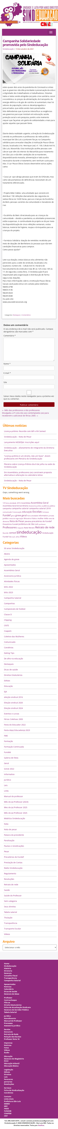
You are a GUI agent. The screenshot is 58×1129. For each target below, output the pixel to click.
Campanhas (9, 603)
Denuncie (8, 1032)
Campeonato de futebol (14, 609)
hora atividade (32, 516)
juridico (6, 518)
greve (13, 516)
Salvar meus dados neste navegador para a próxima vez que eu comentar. (29, 397)
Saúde (7, 890)
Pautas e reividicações (14, 846)
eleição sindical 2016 (13, 697)
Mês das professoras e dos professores (21, 410)
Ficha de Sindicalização (14, 1090)
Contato (7, 1096)
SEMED (7, 1104)
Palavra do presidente (14, 835)
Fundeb (7, 752)
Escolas (37, 511)
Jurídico (7, 780)
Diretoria (8, 971)
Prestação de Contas (13, 862)
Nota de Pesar (17, 521)
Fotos (6, 1048)
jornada (51, 516)
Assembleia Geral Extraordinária (15, 506)
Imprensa (8, 1043)
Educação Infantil (11, 1063)
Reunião (5, 533)
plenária (28, 521)
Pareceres (8, 1079)
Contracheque (10, 1000)
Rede (26, 527)
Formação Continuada (14, 746)
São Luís (12, 537)
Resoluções (9, 879)
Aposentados (10, 565)
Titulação (8, 917)
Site (5, 382)
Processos (8, 1023)
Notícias (7, 987)
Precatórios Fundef (10, 524)
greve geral (21, 515)
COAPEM (7, 1113)
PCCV (6, 1061)
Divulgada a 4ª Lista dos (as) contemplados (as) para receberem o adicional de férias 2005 (25, 414)
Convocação (17, 512)
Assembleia (25, 503)
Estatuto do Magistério (14, 1059)
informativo (43, 515)
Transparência (10, 923)
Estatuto (8, 973)
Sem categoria (10, 901)
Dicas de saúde (11, 669)
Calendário (9, 989)
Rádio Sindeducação (13, 868)
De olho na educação (13, 658)
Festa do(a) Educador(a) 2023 (17, 730)
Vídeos (23, 536)
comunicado (7, 512)
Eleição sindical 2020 (13, 702)
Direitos (7, 1074)
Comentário (10, 335)
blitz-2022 (8, 587)
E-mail (7, 373)
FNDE (6, 1108)
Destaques (16, 315)
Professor (8, 998)
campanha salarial (20, 508)
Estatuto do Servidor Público (16, 1010)
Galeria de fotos (11, 757)
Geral (6, 763)
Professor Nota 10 (11, 1039)
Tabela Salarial (10, 1012)
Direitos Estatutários (13, 675)
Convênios (8, 647)
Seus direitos (10, 906)
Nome (7, 363)
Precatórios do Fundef (14, 857)
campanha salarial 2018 (40, 508)
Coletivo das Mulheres (14, 636)
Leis (6, 785)
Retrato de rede (44, 527)
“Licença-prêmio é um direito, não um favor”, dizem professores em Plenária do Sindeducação (27, 457)
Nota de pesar (10, 829)
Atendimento (10, 1018)
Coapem (7, 631)
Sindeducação (8, 49)
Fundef (7, 515)
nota (46, 518)
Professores (10, 527)
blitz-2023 (8, 592)
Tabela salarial (10, 912)
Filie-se (7, 1002)
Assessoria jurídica (35, 506)
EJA (5, 691)
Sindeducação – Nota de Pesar (17, 436)
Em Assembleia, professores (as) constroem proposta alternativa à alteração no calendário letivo (28, 473)
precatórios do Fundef (42, 521)
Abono (7, 554)
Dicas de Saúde (10, 991)
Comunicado (9, 642)
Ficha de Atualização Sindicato (17, 1007)
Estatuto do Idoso (11, 994)
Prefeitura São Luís (12, 1101)
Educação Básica (11, 1066)
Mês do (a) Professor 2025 (15, 813)
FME (6, 735)
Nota (6, 824)
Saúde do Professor (13, 895)
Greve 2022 (9, 768)
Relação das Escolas (12, 1037)
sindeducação (29, 16)
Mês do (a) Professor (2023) (16, 802)
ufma (18, 537)
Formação (8, 741)
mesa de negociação (16, 518)
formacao (45, 512)
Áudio (6, 1052)
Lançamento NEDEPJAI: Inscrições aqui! (21, 442)
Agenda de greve (11, 559)
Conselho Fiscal (10, 976)
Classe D (8, 614)
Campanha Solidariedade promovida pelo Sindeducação (25, 43)
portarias (8, 1082)
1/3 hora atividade (9, 503)
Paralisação (9, 840)
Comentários (26, 315)
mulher (40, 518)
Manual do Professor (13, 1021)
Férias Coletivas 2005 (13, 719)
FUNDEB (7, 1111)
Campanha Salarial (12, 598)
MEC (6, 1106)
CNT (6, 1116)
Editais (7, 680)
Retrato (32, 527)
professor (42, 524)
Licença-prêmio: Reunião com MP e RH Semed (25, 431)
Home (6, 963)
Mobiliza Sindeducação (14, 818)
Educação (8, 686)
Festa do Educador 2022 (15, 724)
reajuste (20, 528)
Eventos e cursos (11, 713)
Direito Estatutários (12, 1005)
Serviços (7, 1088)
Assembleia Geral (39, 502)
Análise (41, 1125)
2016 (19, 503)
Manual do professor (13, 796)
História (7, 968)
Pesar (6, 851)
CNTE (6, 625)
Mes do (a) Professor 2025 (15, 807)
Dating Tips (9, 653)
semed (12, 532)
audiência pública (48, 506)
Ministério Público (30, 518)
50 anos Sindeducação (14, 548)
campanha (7, 508)
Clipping (8, 620)
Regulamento (10, 873)
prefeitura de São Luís (28, 524)
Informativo (9, 774)
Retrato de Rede (11, 1034)
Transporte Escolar (12, 928)
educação (27, 511)
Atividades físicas (12, 581)
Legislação (8, 1070)
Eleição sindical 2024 (13, 708)
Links (6, 791)
